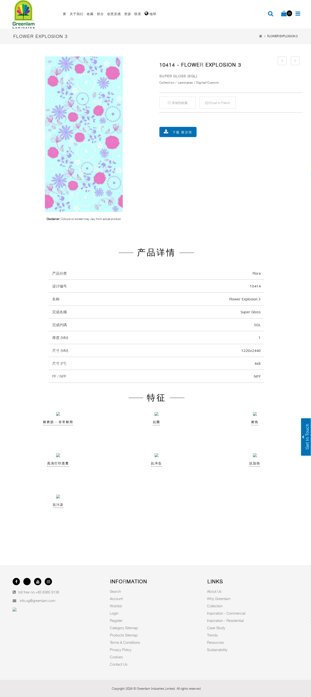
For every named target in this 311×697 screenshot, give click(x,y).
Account (116, 598)
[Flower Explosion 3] (84, 134)
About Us (214, 591)
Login (114, 613)
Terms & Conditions (125, 642)
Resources (215, 642)
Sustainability (217, 649)
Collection (215, 606)
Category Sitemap (124, 628)
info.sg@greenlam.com (37, 600)
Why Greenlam (218, 598)
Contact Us (118, 664)
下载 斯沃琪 (182, 132)
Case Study (216, 628)
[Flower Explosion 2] (282, 60)
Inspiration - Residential (225, 620)
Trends (212, 635)
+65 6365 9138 (47, 592)
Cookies (116, 657)
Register (116, 620)
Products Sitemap (124, 635)
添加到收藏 (179, 103)
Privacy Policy (120, 649)
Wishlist (116, 606)
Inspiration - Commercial (226, 613)
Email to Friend (219, 103)
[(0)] (284, 14)
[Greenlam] (35, 14)
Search (115, 591)
